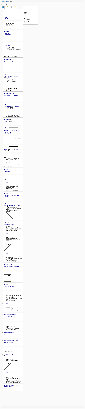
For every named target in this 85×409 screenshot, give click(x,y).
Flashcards (7, 1)
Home (3, 1)
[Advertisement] (31, 34)
